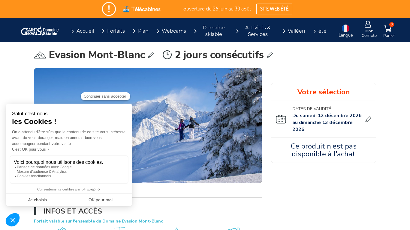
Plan (143, 31)
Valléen (296, 31)
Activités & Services (257, 31)
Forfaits (116, 31)
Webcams (174, 31)
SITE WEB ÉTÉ (274, 9)
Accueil (85, 31)
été (322, 31)
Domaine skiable (214, 31)
